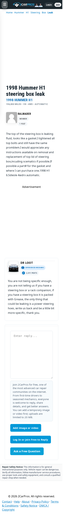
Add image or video (25, 428)
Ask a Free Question (27, 451)
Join (58, 4)
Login (49, 4)
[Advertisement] (31, 51)
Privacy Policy (40, 501)
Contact (7, 501)
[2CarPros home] (26, 4)
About (26, 501)
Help (17, 501)
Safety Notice (28, 505)
